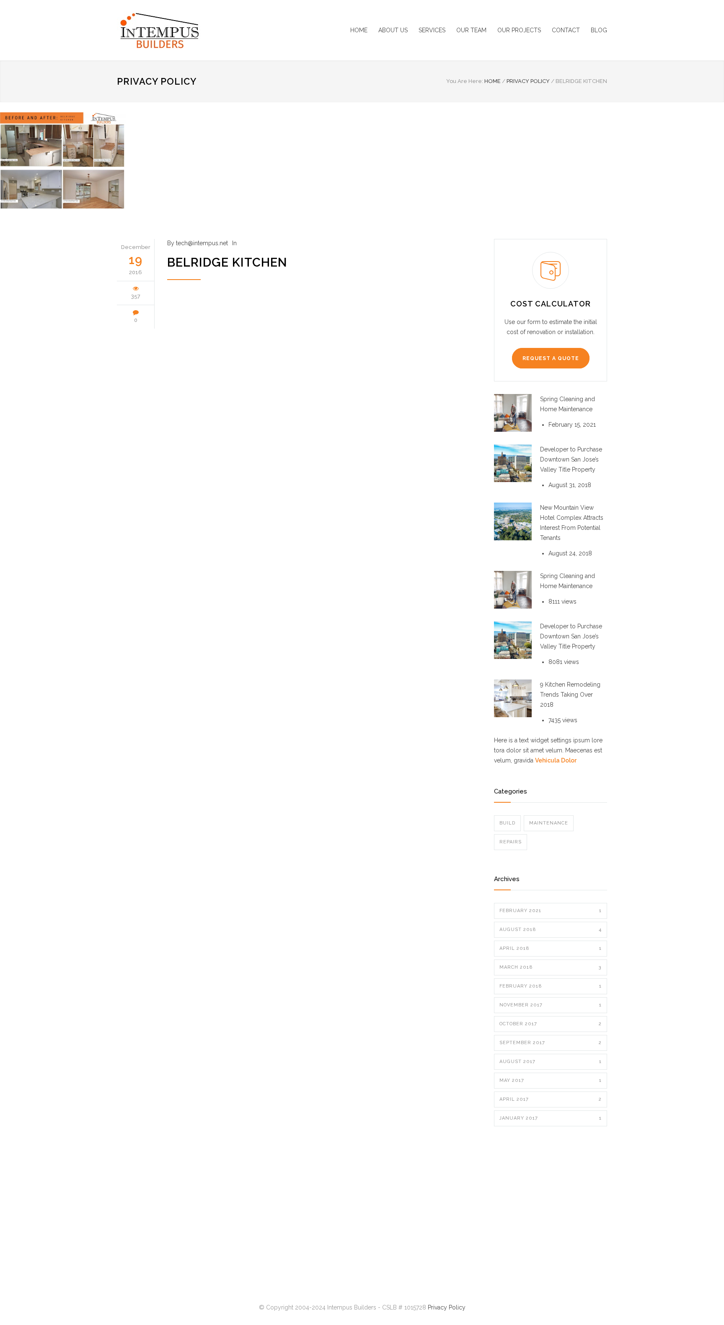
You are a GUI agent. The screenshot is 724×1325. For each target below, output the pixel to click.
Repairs (510, 842)
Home (492, 81)
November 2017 (550, 1005)
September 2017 (550, 1042)
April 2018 (550, 948)
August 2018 (550, 929)
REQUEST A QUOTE (550, 358)
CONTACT (566, 30)
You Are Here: (464, 81)
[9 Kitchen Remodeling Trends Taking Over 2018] (513, 698)
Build (507, 823)
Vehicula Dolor (556, 760)
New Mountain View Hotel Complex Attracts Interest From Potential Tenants (571, 522)
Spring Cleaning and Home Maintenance (567, 404)
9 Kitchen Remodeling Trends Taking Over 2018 (570, 694)
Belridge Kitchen (227, 262)
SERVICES (432, 30)
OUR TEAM (471, 30)
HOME (358, 30)
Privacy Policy (157, 81)
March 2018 (550, 967)
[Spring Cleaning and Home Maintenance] (513, 413)
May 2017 (550, 1080)
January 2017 (550, 1118)
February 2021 (550, 910)
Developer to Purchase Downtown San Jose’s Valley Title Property (571, 459)
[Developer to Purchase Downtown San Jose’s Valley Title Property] (513, 463)
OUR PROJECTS (519, 30)
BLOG (599, 30)
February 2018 (550, 986)
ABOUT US (393, 30)
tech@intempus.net (202, 243)
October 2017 (550, 1024)
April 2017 (550, 1099)
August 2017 (550, 1061)
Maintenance (548, 823)
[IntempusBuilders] (194, 30)
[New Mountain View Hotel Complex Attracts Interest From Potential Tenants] (513, 521)
